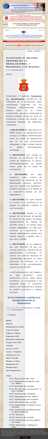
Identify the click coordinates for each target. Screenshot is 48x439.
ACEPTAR (25, 437)
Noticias (9, 324)
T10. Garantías (17, 414)
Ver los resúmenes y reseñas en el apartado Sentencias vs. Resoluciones (24, 300)
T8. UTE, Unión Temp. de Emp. (24, 402)
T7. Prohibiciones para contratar (25, 399)
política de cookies (26, 434)
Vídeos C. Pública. (13, 333)
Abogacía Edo (11, 367)
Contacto (9, 345)
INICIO (8, 321)
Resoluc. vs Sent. (13, 361)
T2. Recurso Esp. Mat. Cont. (23, 378)
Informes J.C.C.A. (13, 355)
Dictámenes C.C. (12, 364)
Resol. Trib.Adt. (12, 358)
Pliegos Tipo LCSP (13, 342)
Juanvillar (37, 307)
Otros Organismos (13, 370)
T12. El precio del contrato (22, 417)
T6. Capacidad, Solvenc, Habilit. (24, 396)
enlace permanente (17, 309)
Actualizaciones (27, 307)
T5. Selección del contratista (23, 394)
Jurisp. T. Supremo (14, 352)
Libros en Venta (12, 330)
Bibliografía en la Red (15, 327)
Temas (8, 376)
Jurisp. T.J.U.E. (12, 349)
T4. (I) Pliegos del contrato (22, 386)
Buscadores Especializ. (15, 339)
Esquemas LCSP (12, 336)
